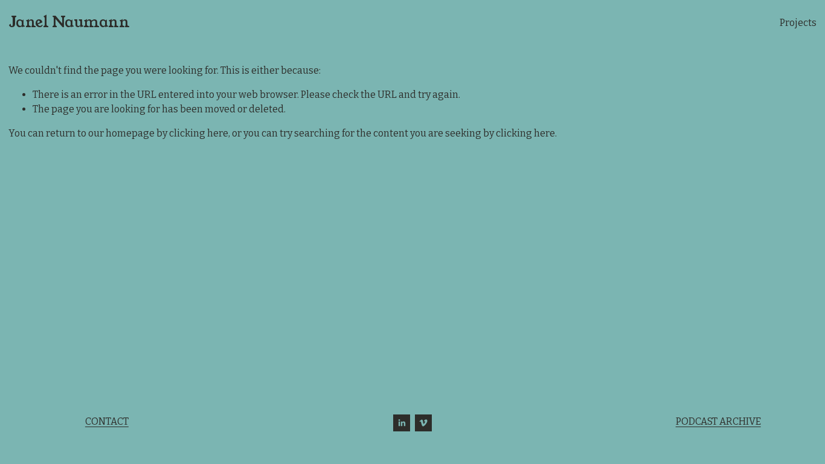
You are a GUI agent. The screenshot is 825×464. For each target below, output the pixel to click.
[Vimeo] (423, 422)
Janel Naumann (69, 22)
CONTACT (107, 421)
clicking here (198, 133)
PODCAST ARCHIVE (718, 421)
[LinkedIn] (401, 422)
